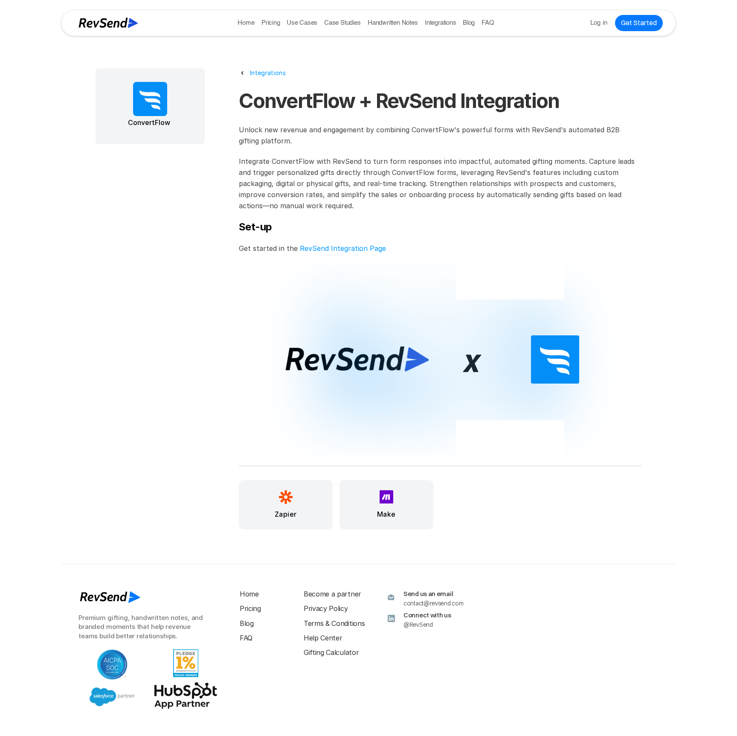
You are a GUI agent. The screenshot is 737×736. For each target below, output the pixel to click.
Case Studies (342, 23)
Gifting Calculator (331, 652)
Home (246, 23)
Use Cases (302, 23)
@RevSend (418, 624)
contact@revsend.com (433, 603)
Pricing (270, 23)
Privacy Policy (326, 608)
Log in (599, 23)
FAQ (488, 23)
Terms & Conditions (334, 623)
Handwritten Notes (393, 23)
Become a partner (332, 594)
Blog (469, 23)
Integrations (440, 23)
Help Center (323, 638)
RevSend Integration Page (343, 248)
